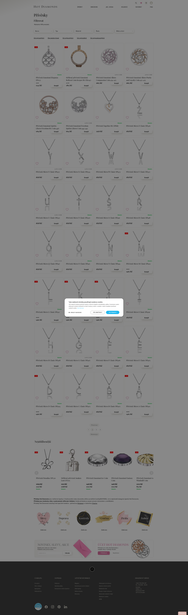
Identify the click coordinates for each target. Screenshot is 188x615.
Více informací (80, 308)
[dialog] (94, 307)
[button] (75, 312)
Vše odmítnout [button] (97, 312)
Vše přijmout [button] (113, 312)
